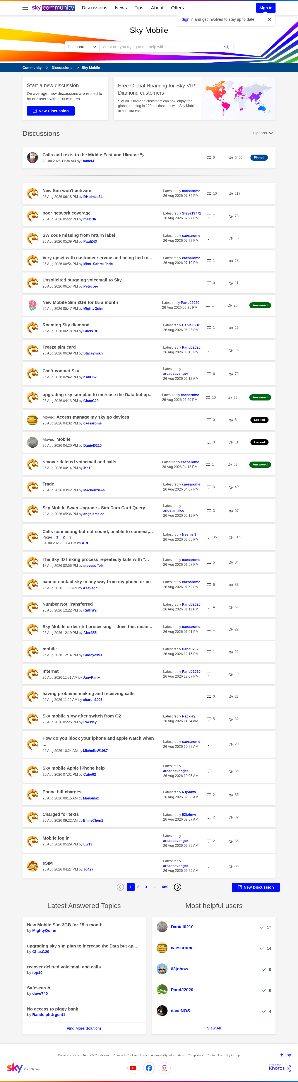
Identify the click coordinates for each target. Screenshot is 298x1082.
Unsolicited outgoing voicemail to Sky (82, 280)
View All (214, 1028)
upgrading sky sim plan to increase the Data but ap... (98, 394)
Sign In (265, 8)
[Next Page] (177, 887)
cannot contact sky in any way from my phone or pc (97, 581)
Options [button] (260, 133)
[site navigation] (25, 7)
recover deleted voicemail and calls (79, 461)
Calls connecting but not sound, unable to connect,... (98, 531)
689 (165, 887)
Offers (177, 7)
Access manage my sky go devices (93, 417)
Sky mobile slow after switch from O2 (82, 716)
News (121, 7)
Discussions (94, 7)
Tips (139, 7)
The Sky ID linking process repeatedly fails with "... (96, 559)
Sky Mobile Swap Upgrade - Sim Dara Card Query (94, 507)
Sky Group (232, 1055)
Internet (51, 671)
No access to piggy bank (52, 1009)
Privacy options (68, 1055)
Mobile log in (56, 838)
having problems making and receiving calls (89, 693)
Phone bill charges (62, 791)
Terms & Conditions (95, 1055)
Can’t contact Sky (61, 370)
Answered (260, 305)
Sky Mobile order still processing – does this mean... (97, 626)
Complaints (195, 1055)
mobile (50, 648)
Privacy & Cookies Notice (130, 1055)
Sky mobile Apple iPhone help (74, 768)
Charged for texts (61, 814)
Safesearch (38, 987)
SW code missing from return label (79, 235)
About (157, 7)
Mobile (63, 439)
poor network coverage (67, 213)
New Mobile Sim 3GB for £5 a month (80, 302)
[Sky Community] (53, 8)
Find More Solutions (84, 1028)
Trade (48, 484)
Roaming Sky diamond (66, 324)
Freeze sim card (59, 347)
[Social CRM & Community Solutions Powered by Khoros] (280, 1068)
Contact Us (214, 1055)
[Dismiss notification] (269, 19)
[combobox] (159, 46)
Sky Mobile (149, 30)
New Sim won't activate (67, 190)
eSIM (48, 863)
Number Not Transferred (68, 604)
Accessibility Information (167, 1055)
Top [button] (288, 1055)
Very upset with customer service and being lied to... (97, 257)
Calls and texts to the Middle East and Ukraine (91, 154)
